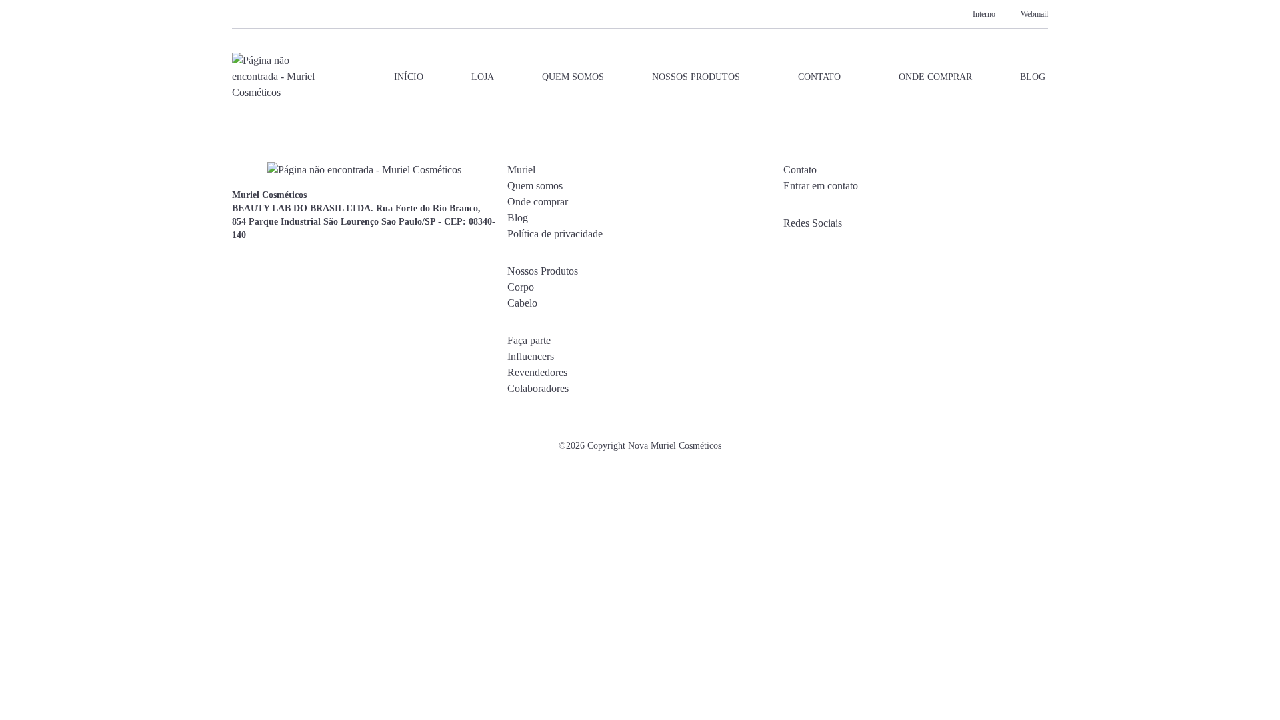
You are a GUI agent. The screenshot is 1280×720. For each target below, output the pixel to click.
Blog (1032, 77)
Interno (984, 14)
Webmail (1034, 14)
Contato (819, 77)
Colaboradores (538, 388)
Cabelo (522, 303)
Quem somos (573, 77)
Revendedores (537, 372)
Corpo (520, 287)
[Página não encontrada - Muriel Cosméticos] (274, 77)
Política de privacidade (555, 233)
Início (408, 77)
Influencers (530, 356)
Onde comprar (935, 77)
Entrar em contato (820, 185)
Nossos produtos (696, 77)
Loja (482, 77)
